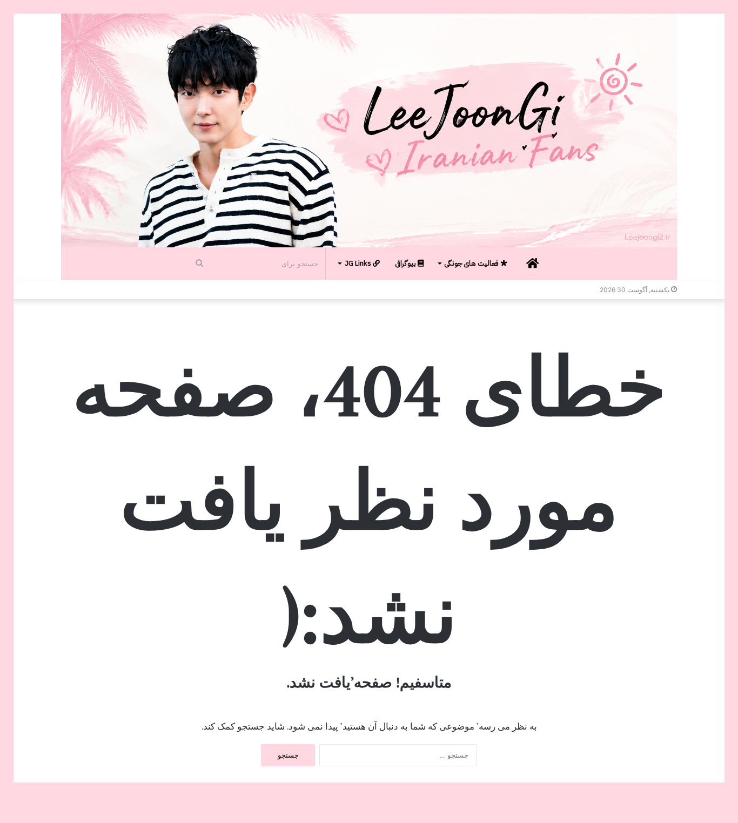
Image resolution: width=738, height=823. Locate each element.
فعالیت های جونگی (472, 263)
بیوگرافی (406, 263)
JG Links (359, 263)
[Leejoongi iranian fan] (369, 130)
